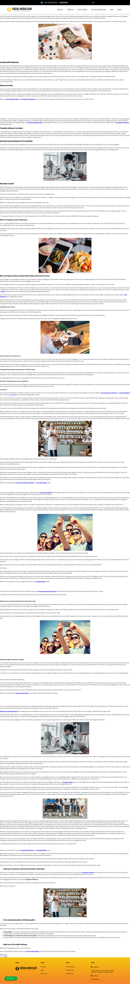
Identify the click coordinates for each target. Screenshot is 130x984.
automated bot (12, 395)
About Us (44, 973)
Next (6, 956)
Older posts (3, 955)
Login (111, 9)
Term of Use (70, 970)
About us (60, 9)
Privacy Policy (70, 967)
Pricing (43, 967)
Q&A (42, 970)
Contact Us (70, 9)
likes (3, 291)
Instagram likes (125, 393)
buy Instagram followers (109, 393)
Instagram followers (46, 492)
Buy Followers (82, 9)
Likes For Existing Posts (98, 9)
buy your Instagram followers (24, 483)
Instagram (39, 581)
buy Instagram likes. (33, 951)
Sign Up (119, 9)
